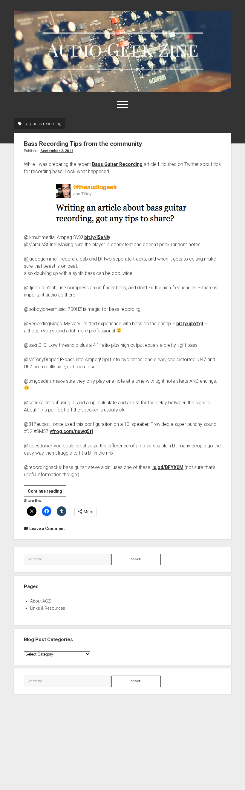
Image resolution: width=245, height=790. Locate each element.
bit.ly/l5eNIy (97, 237)
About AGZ (40, 601)
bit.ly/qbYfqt (189, 323)
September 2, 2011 (56, 151)
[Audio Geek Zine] (123, 89)
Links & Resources (47, 608)
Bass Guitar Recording (117, 164)
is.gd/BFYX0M (167, 467)
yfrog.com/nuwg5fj (71, 431)
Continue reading (47, 492)
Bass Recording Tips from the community (83, 143)
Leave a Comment (47, 528)
